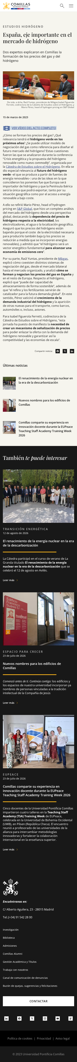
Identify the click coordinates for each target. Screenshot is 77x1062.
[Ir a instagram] (45, 1018)
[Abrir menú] (71, 6)
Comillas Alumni (12, 953)
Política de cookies (20, 1038)
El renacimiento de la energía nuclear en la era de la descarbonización (38, 543)
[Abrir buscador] (62, 6)
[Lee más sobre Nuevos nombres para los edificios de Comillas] (38, 619)
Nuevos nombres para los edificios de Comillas (32, 665)
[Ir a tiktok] (70, 1018)
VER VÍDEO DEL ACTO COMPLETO (34, 128)
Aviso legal (63, 1038)
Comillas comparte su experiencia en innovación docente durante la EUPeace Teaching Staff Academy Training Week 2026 (36, 790)
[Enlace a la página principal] (16, 5)
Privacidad (44, 1038)
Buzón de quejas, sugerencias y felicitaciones (30, 985)
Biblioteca (9, 937)
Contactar (39, 1001)
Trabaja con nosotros (15, 969)
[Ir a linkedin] (70, 351)
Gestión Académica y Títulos (20, 961)
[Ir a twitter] (63, 351)
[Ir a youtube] (58, 1018)
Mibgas (63, 259)
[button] (38, 387)
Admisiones (10, 945)
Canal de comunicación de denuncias (25, 977)
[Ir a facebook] (56, 351)
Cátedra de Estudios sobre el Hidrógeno (33, 167)
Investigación (11, 929)
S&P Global (24, 209)
